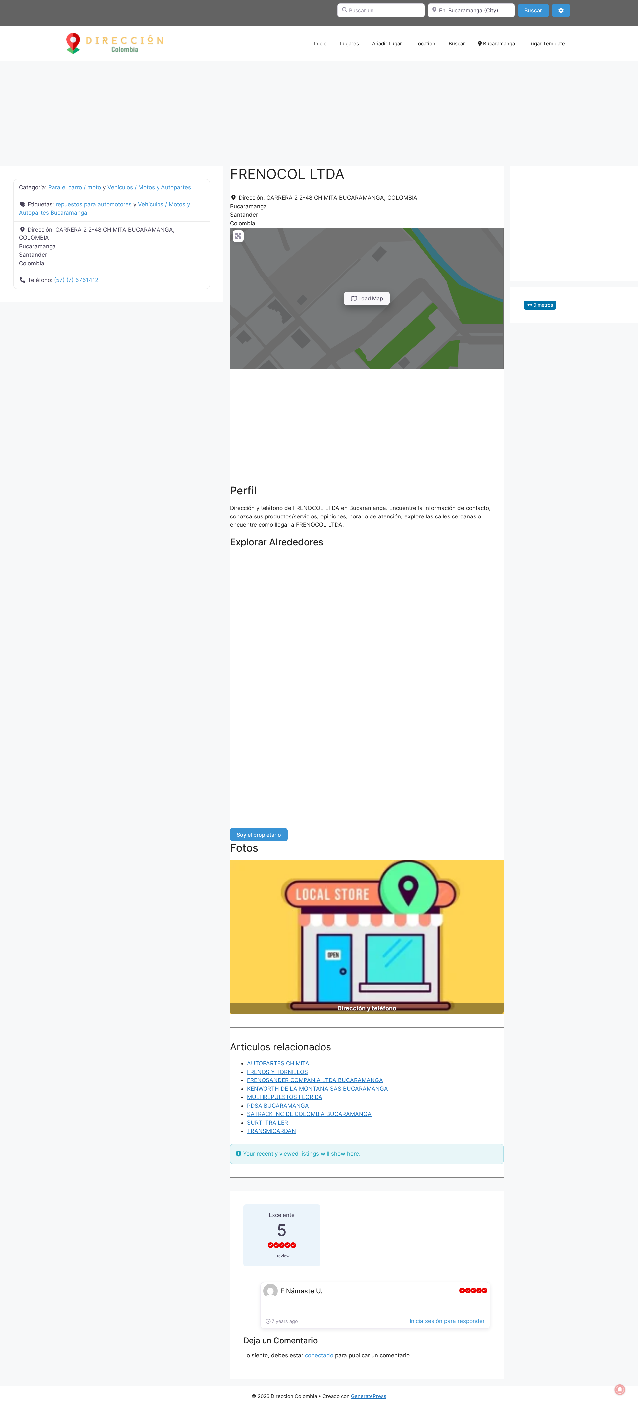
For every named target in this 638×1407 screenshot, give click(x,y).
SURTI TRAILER (267, 1122)
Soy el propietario (259, 834)
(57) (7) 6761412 (76, 280)
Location (425, 43)
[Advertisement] (319, 109)
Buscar (536, 10)
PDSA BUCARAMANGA (278, 1105)
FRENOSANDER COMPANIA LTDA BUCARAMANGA (315, 1080)
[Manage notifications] (620, 1389)
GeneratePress (368, 1396)
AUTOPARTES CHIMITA (278, 1063)
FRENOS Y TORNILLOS (277, 1072)
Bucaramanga (498, 43)
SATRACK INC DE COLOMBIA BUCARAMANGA (309, 1114)
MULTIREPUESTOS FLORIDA (284, 1097)
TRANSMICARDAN (271, 1131)
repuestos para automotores (94, 204)
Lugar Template (546, 43)
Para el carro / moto (74, 187)
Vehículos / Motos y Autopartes (149, 187)
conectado (319, 1355)
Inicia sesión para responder (447, 1321)
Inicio (320, 43)
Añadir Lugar (387, 43)
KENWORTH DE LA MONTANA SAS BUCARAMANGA (317, 1088)
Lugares (349, 43)
